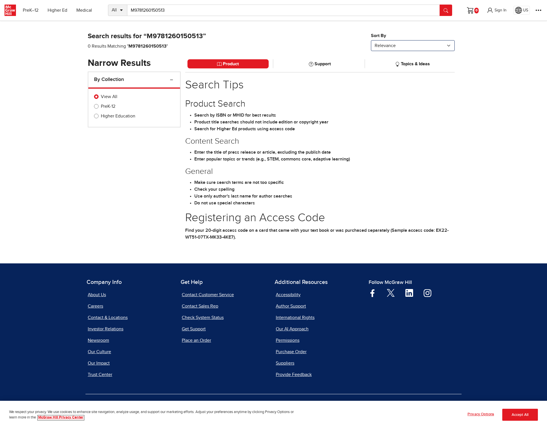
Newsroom (98, 340)
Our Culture (99, 351)
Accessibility (288, 294)
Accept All (520, 415)
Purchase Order (291, 351)
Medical (84, 10)
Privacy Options (481, 414)
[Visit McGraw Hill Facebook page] (372, 292)
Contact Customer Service (208, 294)
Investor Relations (105, 329)
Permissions (287, 340)
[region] (273, 415)
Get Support (194, 329)
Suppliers (285, 363)
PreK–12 (30, 10)
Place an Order (196, 340)
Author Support (291, 306)
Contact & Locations (108, 317)
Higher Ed (57, 10)
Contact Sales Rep (200, 306)
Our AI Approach (292, 329)
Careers (95, 306)
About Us (97, 294)
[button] (496, 10)
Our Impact (99, 363)
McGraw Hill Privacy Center (60, 418)
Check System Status (203, 317)
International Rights (295, 317)
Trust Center (100, 374)
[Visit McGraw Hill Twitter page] (391, 292)
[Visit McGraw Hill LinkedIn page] (409, 292)
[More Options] (538, 10)
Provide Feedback (294, 374)
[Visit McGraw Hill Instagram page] (427, 292)
